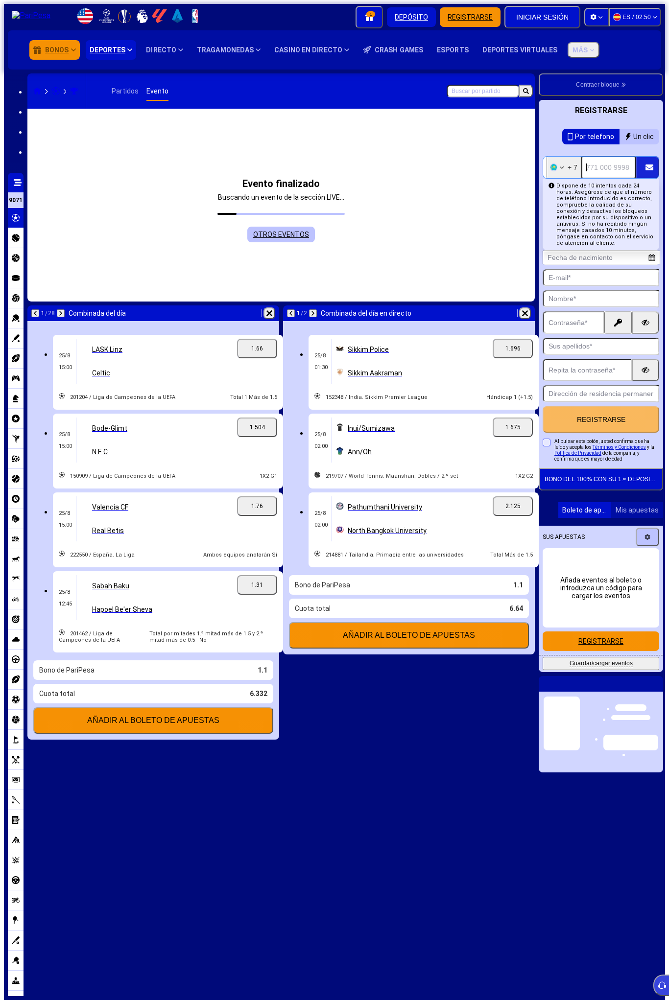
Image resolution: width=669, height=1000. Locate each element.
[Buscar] (526, 91)
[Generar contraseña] (618, 322)
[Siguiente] (61, 313)
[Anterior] (35, 313)
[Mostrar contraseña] (645, 322)
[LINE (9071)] (37, 91)
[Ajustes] (596, 17)
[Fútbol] (56, 91)
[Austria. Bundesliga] (74, 91)
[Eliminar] (269, 313)
